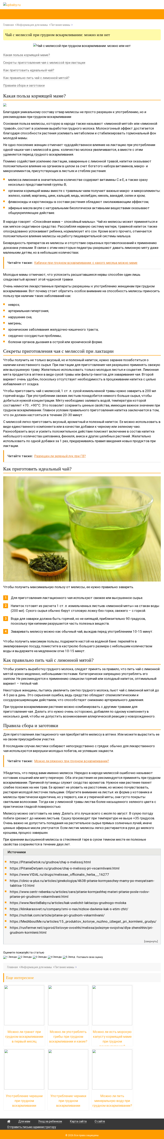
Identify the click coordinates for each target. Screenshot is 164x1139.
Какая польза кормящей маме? (26, 55)
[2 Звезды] (25, 957)
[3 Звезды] (40, 957)
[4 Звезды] (55, 957)
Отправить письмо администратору (31, 1127)
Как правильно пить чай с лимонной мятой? (36, 78)
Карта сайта (78, 1121)
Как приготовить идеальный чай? (28, 70)
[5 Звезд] (69, 957)
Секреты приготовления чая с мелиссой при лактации (44, 63)
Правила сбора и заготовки (24, 85)
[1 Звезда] (10, 957)
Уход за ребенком (50, 1121)
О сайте (100, 1121)
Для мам (24, 1121)
